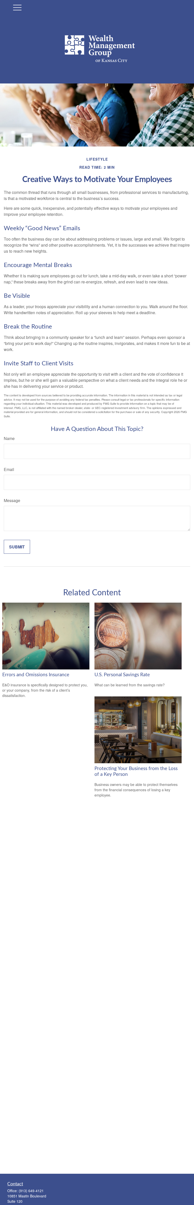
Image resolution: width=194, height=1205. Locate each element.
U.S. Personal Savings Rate (122, 674)
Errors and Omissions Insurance (35, 674)
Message (12, 500)
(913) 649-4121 (31, 1190)
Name (9, 438)
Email (9, 469)
